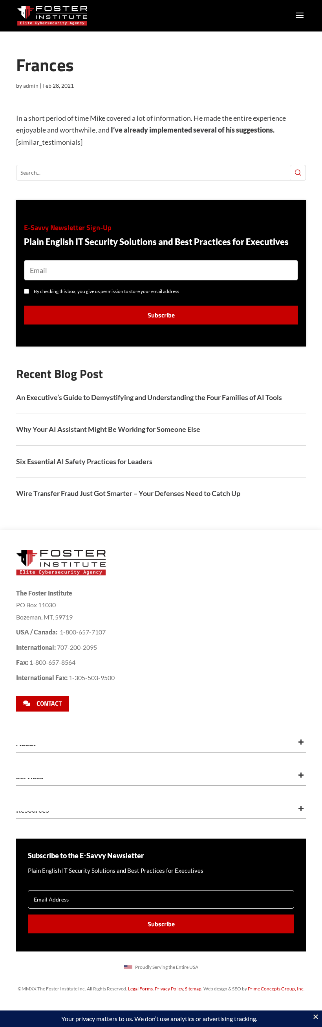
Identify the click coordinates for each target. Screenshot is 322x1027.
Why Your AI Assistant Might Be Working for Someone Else (108, 429)
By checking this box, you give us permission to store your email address (106, 291)
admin (30, 85)
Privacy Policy (169, 989)
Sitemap (193, 989)
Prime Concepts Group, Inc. (276, 989)
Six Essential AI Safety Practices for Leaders (84, 461)
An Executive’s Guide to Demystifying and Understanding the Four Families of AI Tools (149, 397)
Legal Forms (140, 989)
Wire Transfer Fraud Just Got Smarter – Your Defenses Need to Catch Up (128, 493)
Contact (49, 703)
